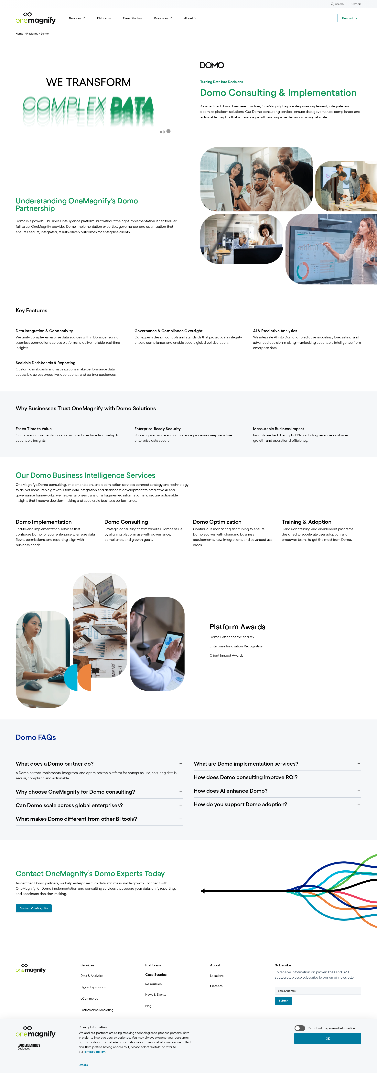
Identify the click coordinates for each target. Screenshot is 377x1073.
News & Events (155, 994)
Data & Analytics (92, 975)
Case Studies (132, 18)
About (215, 965)
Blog (148, 1006)
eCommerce (89, 998)
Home (20, 33)
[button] (99, 763)
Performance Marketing (97, 1010)
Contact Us (349, 18)
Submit (283, 1000)
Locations (216, 975)
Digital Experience (93, 987)
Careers (216, 986)
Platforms (104, 18)
